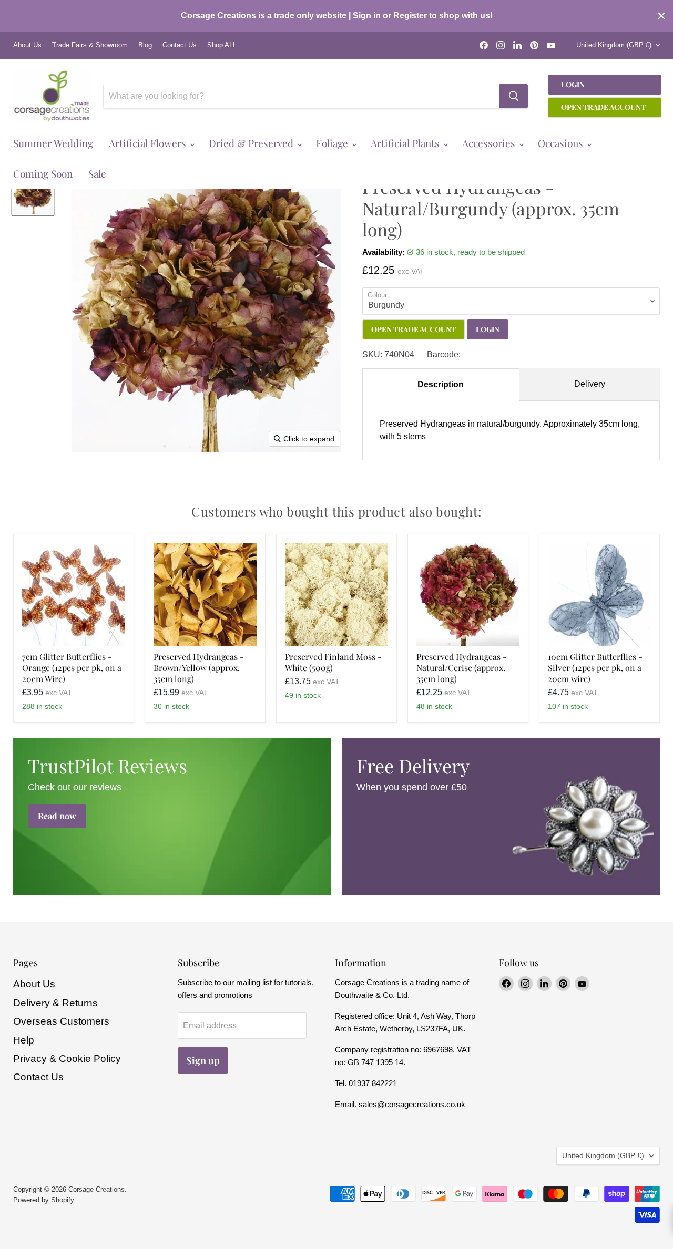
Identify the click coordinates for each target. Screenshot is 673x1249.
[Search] (513, 96)
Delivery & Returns (55, 1002)
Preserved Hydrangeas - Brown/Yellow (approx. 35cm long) (199, 667)
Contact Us (179, 45)
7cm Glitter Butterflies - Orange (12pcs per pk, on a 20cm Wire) (71, 667)
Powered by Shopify (43, 1200)
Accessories (490, 143)
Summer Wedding (53, 143)
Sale (97, 173)
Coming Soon (43, 173)
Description (440, 384)
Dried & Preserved (252, 143)
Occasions (562, 143)
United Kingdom (613, 45)
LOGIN (487, 329)
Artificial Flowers (149, 143)
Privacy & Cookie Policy (67, 1058)
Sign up (203, 1060)
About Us (27, 45)
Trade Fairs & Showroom (90, 45)
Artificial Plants (406, 143)
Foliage (333, 143)
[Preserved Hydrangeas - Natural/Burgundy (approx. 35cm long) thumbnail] (33, 194)
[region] (336, 16)
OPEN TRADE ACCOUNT (413, 329)
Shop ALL (222, 45)
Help (23, 1040)
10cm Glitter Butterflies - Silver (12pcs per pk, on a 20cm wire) (595, 667)
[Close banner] (661, 15)
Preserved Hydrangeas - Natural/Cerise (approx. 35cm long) (461, 667)
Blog (145, 45)
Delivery (589, 383)
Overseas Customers (61, 1021)
